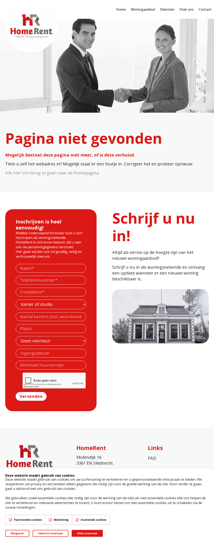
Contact (205, 9)
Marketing (61, 519)
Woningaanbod (143, 9)
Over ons (187, 9)
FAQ (152, 458)
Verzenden (31, 396)
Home (121, 9)
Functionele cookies (28, 519)
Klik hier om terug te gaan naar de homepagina (52, 173)
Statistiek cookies (93, 519)
